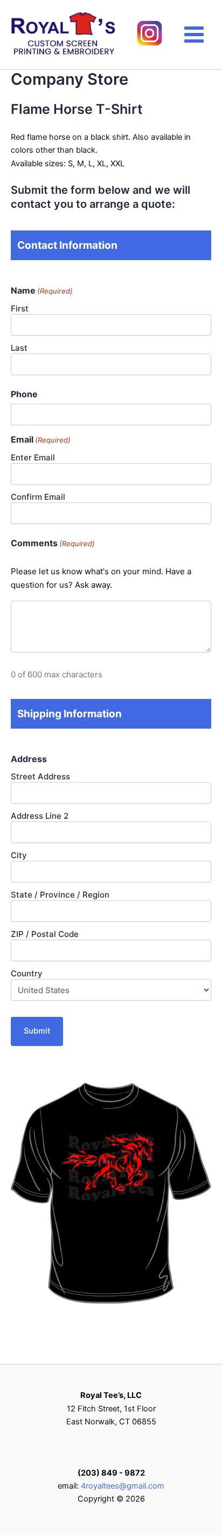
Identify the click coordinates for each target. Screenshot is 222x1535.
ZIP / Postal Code (45, 934)
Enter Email (33, 457)
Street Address (40, 776)
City (19, 855)
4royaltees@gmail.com (122, 1486)
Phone (24, 394)
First (20, 308)
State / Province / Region (60, 894)
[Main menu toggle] (194, 34)
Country (27, 973)
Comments (53, 543)
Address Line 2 (39, 816)
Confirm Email (38, 497)
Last (19, 348)
